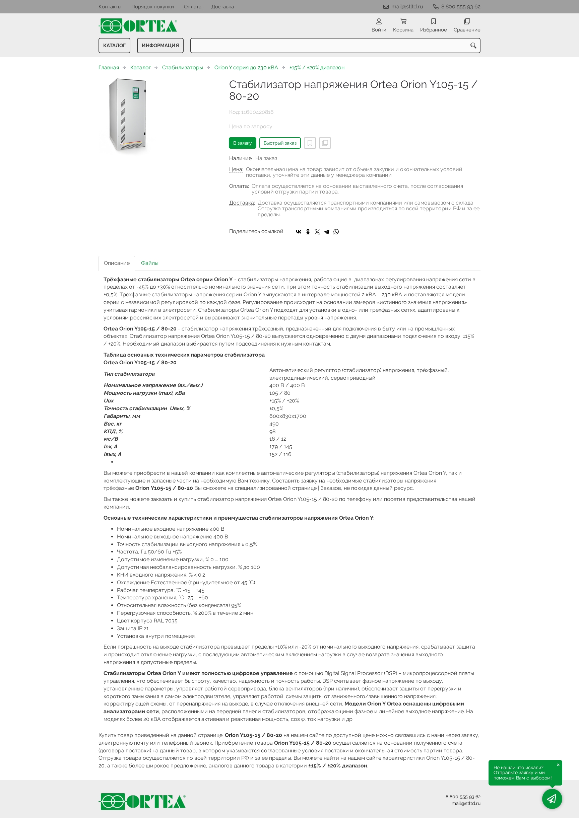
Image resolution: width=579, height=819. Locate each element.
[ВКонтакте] (299, 232)
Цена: (236, 169)
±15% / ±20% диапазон (317, 67)
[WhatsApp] (336, 232)
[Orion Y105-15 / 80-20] (159, 117)
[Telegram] (327, 232)
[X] (317, 232)
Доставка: (242, 203)
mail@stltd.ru (407, 6)
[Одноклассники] (308, 232)
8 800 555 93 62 (460, 6)
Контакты (110, 7)
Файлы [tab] (149, 263)
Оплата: (239, 186)
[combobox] (335, 45)
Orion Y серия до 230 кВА (246, 67)
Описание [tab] (117, 263)
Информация (160, 46)
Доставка (222, 7)
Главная (109, 67)
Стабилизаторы (182, 67)
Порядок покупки (152, 7)
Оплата (192, 7)
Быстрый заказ (280, 143)
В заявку (242, 143)
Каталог (114, 46)
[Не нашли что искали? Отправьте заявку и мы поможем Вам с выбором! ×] (552, 799)
